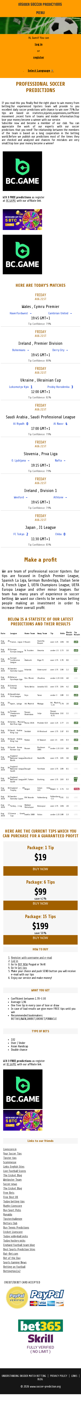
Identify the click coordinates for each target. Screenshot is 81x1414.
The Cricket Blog (12, 1175)
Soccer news (10, 1184)
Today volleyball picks (15, 1236)
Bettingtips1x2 (11, 1271)
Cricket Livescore (13, 1232)
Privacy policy (58, 1375)
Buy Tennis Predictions (16, 1227)
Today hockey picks (14, 1240)
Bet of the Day (11, 1258)
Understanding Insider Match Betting (24, 1375)
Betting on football (14, 1267)
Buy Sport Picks (12, 1210)
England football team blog (19, 1245)
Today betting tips (14, 1201)
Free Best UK (10, 1197)
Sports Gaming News (15, 1262)
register (38, 57)
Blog (40, 1379)
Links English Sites (13, 1166)
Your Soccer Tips (12, 1153)
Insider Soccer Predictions (40, 4)
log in (38, 44)
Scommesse (9, 1162)
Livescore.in (10, 1149)
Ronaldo (7, 1214)
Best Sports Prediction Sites (19, 1249)
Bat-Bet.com (10, 1253)
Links (74, 1375)
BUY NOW (23, 964)
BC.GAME (11, 200)
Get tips (22, 968)
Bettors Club (10, 1223)
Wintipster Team (12, 1179)
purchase (20, 836)
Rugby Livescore (12, 1206)
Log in (14, 961)
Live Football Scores (14, 1171)
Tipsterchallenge (12, 1219)
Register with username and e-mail (31, 957)
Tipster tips (10, 1158)
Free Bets (8, 1193)
